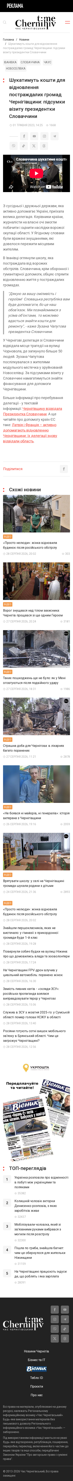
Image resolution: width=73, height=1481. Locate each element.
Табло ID (36, 1378)
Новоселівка (16, 68)
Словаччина (30, 62)
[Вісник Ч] (36, 1369)
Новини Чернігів (36, 1351)
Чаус (47, 62)
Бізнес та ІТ (36, 1360)
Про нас (37, 1395)
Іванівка (10, 62)
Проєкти (36, 1386)
